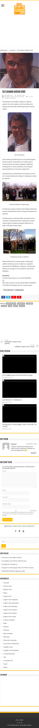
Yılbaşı (5, 667)
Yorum (4, 471)
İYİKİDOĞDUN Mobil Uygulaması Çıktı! (13, 571)
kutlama (29, 303)
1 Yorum (30, 96)
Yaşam (5, 664)
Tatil (4, 657)
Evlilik (5, 623)
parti (15, 306)
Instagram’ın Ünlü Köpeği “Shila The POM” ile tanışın (17, 568)
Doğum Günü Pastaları (10, 610)
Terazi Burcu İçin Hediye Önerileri (11, 557)
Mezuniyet (6, 637)
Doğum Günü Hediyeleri (10, 599)
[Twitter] (19, 531)
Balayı (5, 593)
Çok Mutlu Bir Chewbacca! (12, 400)
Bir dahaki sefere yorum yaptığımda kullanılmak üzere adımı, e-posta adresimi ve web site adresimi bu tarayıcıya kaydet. (19, 513)
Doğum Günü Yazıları (9, 616)
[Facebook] (15, 531)
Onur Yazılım (19, 720)
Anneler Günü (7, 586)
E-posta (5, 497)
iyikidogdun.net (8, 95)
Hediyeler (21, 303)
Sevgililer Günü (8, 647)
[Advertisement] (19, 31)
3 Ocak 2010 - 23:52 (31, 444)
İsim (4, 490)
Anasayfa (12, 50)
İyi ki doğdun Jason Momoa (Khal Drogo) (17, 375)
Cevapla (33, 453)
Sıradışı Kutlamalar (9, 654)
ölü (10, 306)
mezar (4, 306)
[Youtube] (23, 531)
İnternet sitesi (6, 504)
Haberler (6, 627)
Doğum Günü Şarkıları (10, 613)
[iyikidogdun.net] (19, 8)
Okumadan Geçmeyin (10, 640)
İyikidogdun (4, 50)
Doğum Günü (7, 596)
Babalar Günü (7, 589)
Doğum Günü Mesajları (10, 606)
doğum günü (11, 303)
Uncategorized (8, 660)
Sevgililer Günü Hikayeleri (11, 650)
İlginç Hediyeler (8, 633)
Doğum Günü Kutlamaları (17, 96)
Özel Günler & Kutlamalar (11, 643)
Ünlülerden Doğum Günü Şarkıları (13, 341)
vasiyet (22, 306)
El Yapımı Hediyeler (9, 620)
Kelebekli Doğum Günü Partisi (24, 345)
